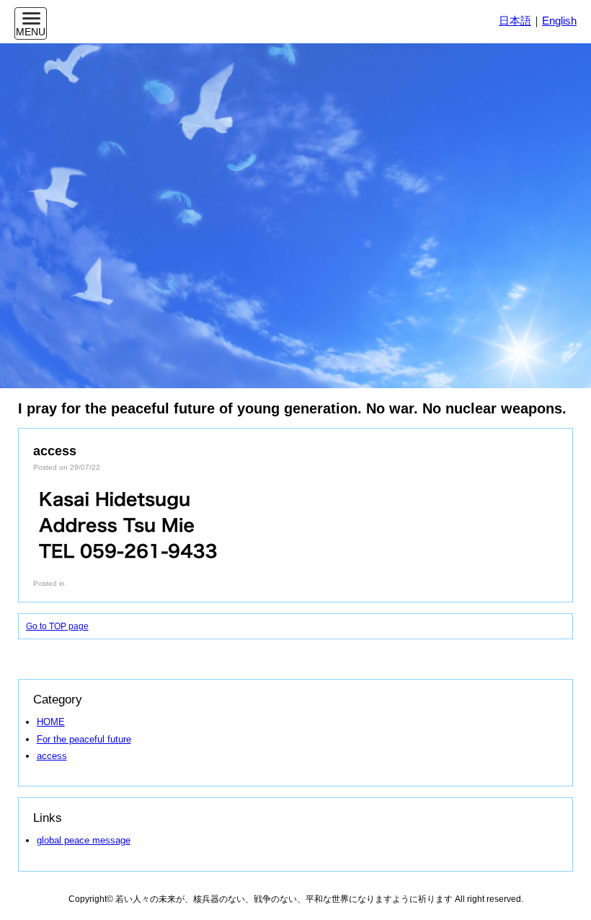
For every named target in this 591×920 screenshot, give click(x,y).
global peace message (83, 840)
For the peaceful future (84, 739)
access (52, 755)
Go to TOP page (57, 626)
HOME (51, 722)
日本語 (515, 20)
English (559, 20)
